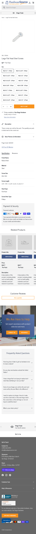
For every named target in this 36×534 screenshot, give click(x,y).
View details (8, 256)
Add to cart (24, 106)
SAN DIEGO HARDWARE (10, 515)
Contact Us (12, 332)
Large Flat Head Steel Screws (11, 17)
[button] (33, 3)
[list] (18, 36)
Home (3, 17)
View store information (10, 117)
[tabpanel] (18, 178)
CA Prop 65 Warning (7, 147)
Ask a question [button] (18, 298)
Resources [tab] (15, 153)
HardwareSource (8, 530)
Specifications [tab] (6, 153)
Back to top (18, 434)
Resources (24, 332)
